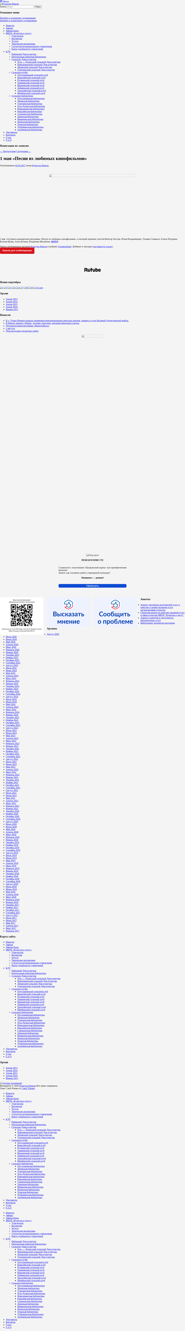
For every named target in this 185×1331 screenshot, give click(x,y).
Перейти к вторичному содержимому (18, 20)
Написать (92, 585)
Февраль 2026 (12, 650)
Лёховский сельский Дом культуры (34, 67)
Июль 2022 (11, 761)
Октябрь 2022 (12, 754)
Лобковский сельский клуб (30, 88)
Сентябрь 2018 (13, 881)
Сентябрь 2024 (13, 694)
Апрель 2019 (12, 863)
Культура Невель (40, 165)
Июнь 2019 (11, 858)
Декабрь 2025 (12, 655)
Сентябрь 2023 (13, 725)
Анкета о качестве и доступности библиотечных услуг (156, 619)
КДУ (8, 51)
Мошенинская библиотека (30, 119)
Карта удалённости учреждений (27, 49)
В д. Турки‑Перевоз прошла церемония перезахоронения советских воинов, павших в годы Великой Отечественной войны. (67, 320)
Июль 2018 (11, 886)
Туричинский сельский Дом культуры (36, 70)
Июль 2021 (11, 793)
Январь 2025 (12, 683)
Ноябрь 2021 (12, 782)
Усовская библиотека (27, 124)
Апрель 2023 (12, 738)
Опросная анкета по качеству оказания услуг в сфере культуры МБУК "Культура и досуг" (162, 613)
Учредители (17, 36)
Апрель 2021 (12, 800)
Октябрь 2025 (12, 660)
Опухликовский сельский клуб (32, 75)
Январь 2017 (12, 309)
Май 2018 (10, 892)
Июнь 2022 (11, 764)
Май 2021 (10, 798)
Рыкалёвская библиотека (29, 111)
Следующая (23, 151)
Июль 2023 (11, 730)
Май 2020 (10, 829)
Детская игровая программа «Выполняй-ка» (27, 326)
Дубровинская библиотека (30, 127)
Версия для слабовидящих (17, 250)
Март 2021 (11, 803)
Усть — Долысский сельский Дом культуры (38, 62)
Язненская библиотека (28, 122)
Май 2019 (10, 860)
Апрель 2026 (12, 644)
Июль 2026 (11, 636)
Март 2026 (11, 647)
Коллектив (17, 38)
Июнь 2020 (11, 827)
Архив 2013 (11, 299)
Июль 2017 (11, 918)
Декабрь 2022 (12, 748)
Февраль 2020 (12, 837)
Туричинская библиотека (29, 103)
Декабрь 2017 (12, 905)
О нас (8, 137)
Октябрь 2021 (12, 785)
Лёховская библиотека (28, 101)
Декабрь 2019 (12, 842)
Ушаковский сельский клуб (30, 83)
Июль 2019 (11, 855)
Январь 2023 (12, 746)
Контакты (10, 135)
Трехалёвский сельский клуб (31, 90)
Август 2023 (12, 728)
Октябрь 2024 (12, 691)
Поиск (3, 6)
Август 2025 (12, 665)
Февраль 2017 (12, 931)
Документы (11, 132)
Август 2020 (12, 821)
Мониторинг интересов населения (157, 623)
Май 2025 (10, 673)
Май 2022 (10, 767)
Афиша (9, 28)
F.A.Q (9, 140)
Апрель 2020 (12, 832)
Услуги (15, 41)
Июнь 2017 (11, 920)
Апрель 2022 (12, 769)
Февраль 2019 (12, 868)
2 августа (10, 328)
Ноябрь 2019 (12, 845)
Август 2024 (12, 696)
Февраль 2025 (12, 681)
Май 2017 (10, 923)
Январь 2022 (12, 777)
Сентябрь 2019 (13, 850)
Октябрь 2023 (12, 722)
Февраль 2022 (12, 774)
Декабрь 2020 (12, 811)
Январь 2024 (12, 715)
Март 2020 (11, 834)
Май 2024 (10, 704)
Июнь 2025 (11, 670)
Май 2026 (10, 642)
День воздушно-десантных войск (22, 331)
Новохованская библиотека (30, 109)
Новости (10, 25)
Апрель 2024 (12, 707)
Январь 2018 (12, 902)
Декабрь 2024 (12, 686)
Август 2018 (12, 884)
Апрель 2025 (12, 676)
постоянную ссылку (103, 246)
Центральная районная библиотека (29, 57)
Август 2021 (12, 790)
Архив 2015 (11, 304)
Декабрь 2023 (12, 717)
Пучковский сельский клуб (30, 80)
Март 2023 (11, 741)
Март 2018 (11, 897)
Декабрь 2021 (12, 780)
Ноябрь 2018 (12, 876)
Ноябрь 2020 (12, 814)
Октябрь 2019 (12, 847)
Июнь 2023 (11, 733)
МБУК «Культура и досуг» (19, 33)
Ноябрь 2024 (12, 689)
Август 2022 (12, 759)
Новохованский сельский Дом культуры (37, 64)
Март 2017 (11, 928)
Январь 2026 (12, 652)
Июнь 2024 (11, 702)
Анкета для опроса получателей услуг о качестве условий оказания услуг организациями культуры (160, 607)
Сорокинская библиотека (29, 114)
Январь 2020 (12, 840)
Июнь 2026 (11, 639)
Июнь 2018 (11, 889)
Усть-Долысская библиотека (31, 106)
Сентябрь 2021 (13, 787)
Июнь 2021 (11, 795)
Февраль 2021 (12, 806)
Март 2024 (11, 709)
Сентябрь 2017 (13, 912)
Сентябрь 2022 (13, 756)
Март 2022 (11, 772)
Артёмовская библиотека (29, 129)
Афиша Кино (12, 31)
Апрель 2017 (12, 925)
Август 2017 (12, 915)
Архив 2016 (11, 307)
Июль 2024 (11, 699)
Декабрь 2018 (12, 873)
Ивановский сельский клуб (30, 85)
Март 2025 (11, 678)
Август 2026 (53, 634)
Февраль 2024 (12, 712)
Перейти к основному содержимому (18, 18)
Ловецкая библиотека (28, 116)
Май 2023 (10, 735)
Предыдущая (8, 151)
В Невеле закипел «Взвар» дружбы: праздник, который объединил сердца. (42, 323)
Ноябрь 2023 (12, 720)
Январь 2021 (12, 808)
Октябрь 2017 (12, 910)
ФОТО (54, 241)
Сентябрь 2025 (13, 663)
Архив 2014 (11, 301)
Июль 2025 (11, 668)
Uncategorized (64, 246)
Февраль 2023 (12, 743)
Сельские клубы (20, 72)
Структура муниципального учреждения (32, 46)
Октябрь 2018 (12, 879)
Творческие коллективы (23, 44)
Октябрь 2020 (12, 816)
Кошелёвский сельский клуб (31, 77)
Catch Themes (28, 1088)
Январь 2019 (12, 871)
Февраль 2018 (12, 899)
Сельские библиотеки (22, 96)
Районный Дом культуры (24, 54)
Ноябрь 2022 (12, 751)
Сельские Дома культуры (24, 59)
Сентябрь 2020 (13, 819)
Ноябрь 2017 (12, 907)
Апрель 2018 (12, 894)
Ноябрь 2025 (12, 657)
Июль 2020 (11, 824)
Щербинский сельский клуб (31, 93)
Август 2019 (12, 853)
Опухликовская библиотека (31, 98)
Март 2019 (11, 866)
